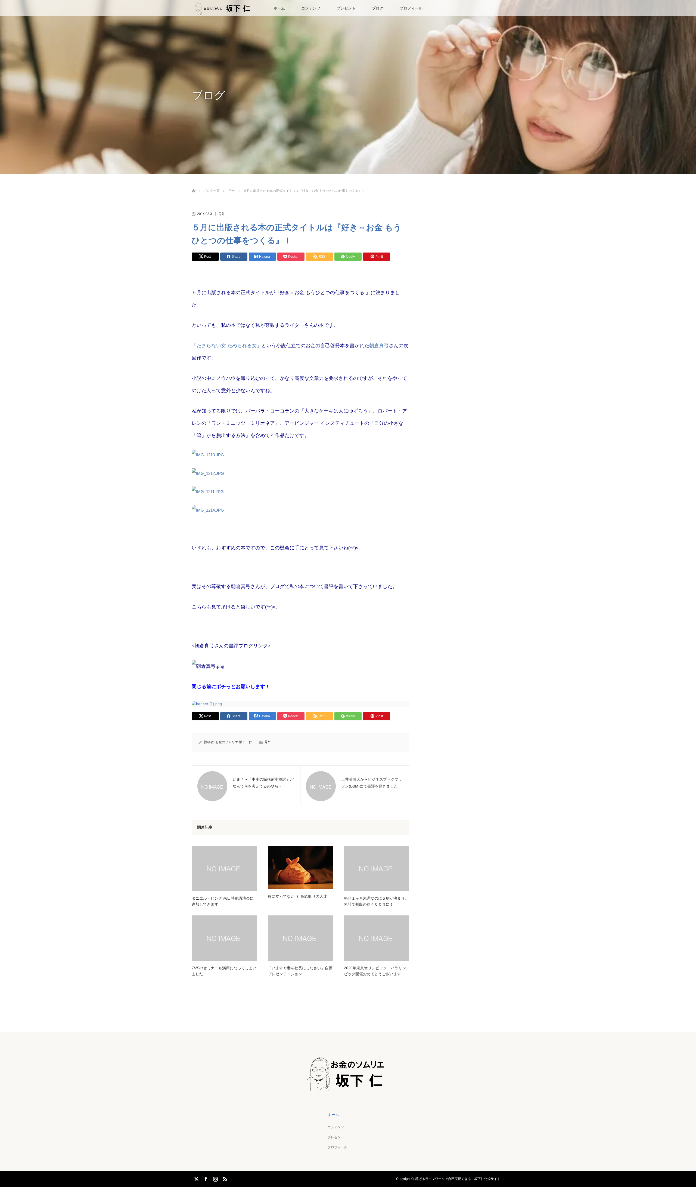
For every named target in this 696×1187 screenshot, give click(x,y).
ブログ (377, 8)
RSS (224, 1178)
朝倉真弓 (379, 345)
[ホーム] (193, 184)
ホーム (279, 8)
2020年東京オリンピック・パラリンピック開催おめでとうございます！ (375, 971)
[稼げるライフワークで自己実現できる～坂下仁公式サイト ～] (348, 1087)
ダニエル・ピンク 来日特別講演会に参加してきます (223, 901)
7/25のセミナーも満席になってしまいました (224, 971)
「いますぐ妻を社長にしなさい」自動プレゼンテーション (300, 971)
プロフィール (411, 8)
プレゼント (346, 8)
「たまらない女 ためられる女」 (227, 345)
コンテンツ (310, 8)
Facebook (205, 1178)
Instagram (215, 1178)
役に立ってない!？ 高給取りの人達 (297, 896)
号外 (221, 214)
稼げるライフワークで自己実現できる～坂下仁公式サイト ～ (459, 1179)
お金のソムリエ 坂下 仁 (233, 742)
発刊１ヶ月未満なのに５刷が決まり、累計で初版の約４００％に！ (376, 901)
